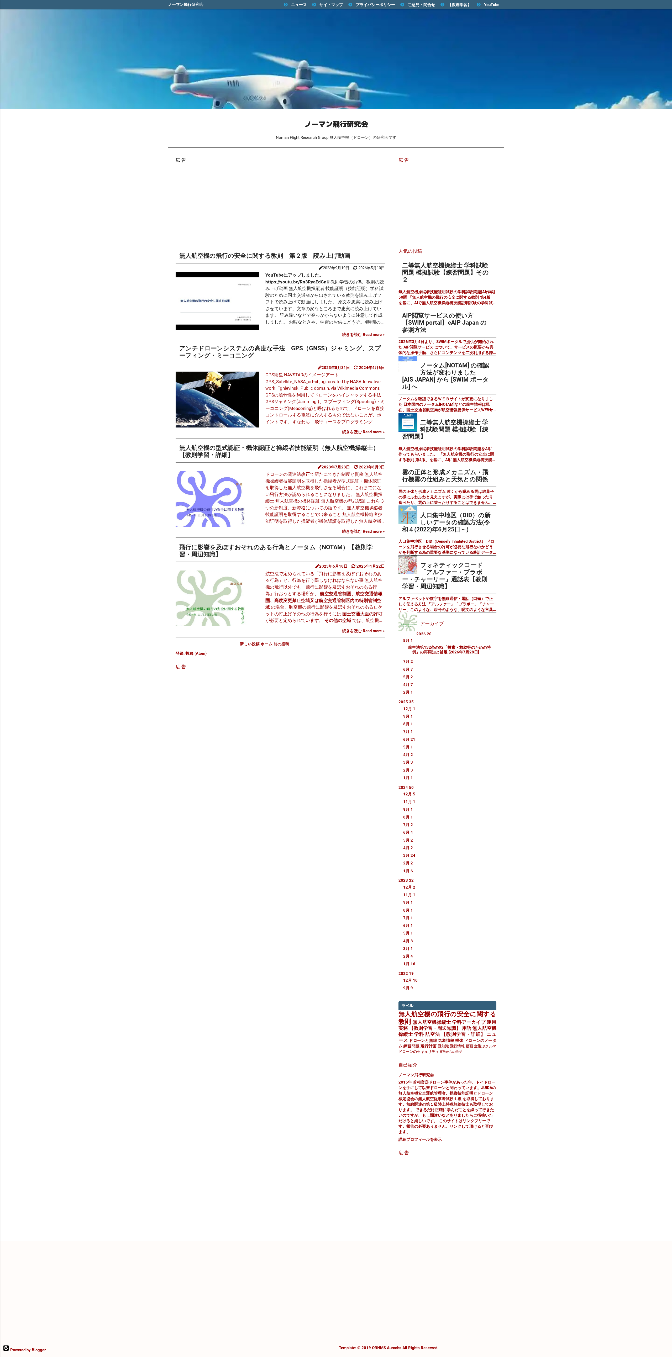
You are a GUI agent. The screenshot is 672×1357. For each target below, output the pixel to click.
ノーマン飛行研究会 (185, 4)
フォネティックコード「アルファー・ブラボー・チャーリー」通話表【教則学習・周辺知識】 (444, 576)
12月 (409, 708)
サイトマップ (331, 4)
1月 (408, 777)
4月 (408, 684)
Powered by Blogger (27, 1350)
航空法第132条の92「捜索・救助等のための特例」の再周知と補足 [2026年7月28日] (449, 649)
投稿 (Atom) (196, 653)
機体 (459, 1040)
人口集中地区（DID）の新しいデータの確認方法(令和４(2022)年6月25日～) (446, 522)
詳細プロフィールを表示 (420, 1139)
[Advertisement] (280, 204)
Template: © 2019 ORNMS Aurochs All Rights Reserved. (388, 1347)
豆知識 (443, 1046)
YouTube (491, 4)
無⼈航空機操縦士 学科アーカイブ (449, 1022)
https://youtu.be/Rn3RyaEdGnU (297, 281)
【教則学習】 (459, 4)
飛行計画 (429, 1046)
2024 (406, 787)
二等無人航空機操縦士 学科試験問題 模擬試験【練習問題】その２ (445, 272)
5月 (408, 677)
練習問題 (411, 1046)
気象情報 (446, 1040)
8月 (408, 640)
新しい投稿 (250, 644)
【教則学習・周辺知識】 (435, 1028)
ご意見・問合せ (421, 4)
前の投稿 (281, 644)
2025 (406, 702)
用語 (466, 1028)
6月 (408, 669)
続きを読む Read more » (363, 334)
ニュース (299, 4)
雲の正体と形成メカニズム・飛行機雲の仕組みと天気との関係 (445, 476)
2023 (406, 880)
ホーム (267, 644)
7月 (408, 661)
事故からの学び (451, 1052)
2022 (406, 973)
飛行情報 (457, 1046)
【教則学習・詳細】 (463, 1034)
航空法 (432, 1034)
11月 (409, 801)
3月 (408, 762)
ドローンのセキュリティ (418, 1051)
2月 (408, 692)
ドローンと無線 (423, 1040)
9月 (408, 716)
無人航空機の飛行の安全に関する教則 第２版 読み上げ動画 (264, 255)
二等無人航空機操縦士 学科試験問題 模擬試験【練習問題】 (445, 429)
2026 (424, 634)
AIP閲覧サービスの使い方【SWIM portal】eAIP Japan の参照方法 (444, 322)
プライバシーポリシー (375, 4)
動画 (469, 1046)
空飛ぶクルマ (485, 1046)
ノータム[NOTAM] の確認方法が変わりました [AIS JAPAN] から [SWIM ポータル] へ (445, 376)
